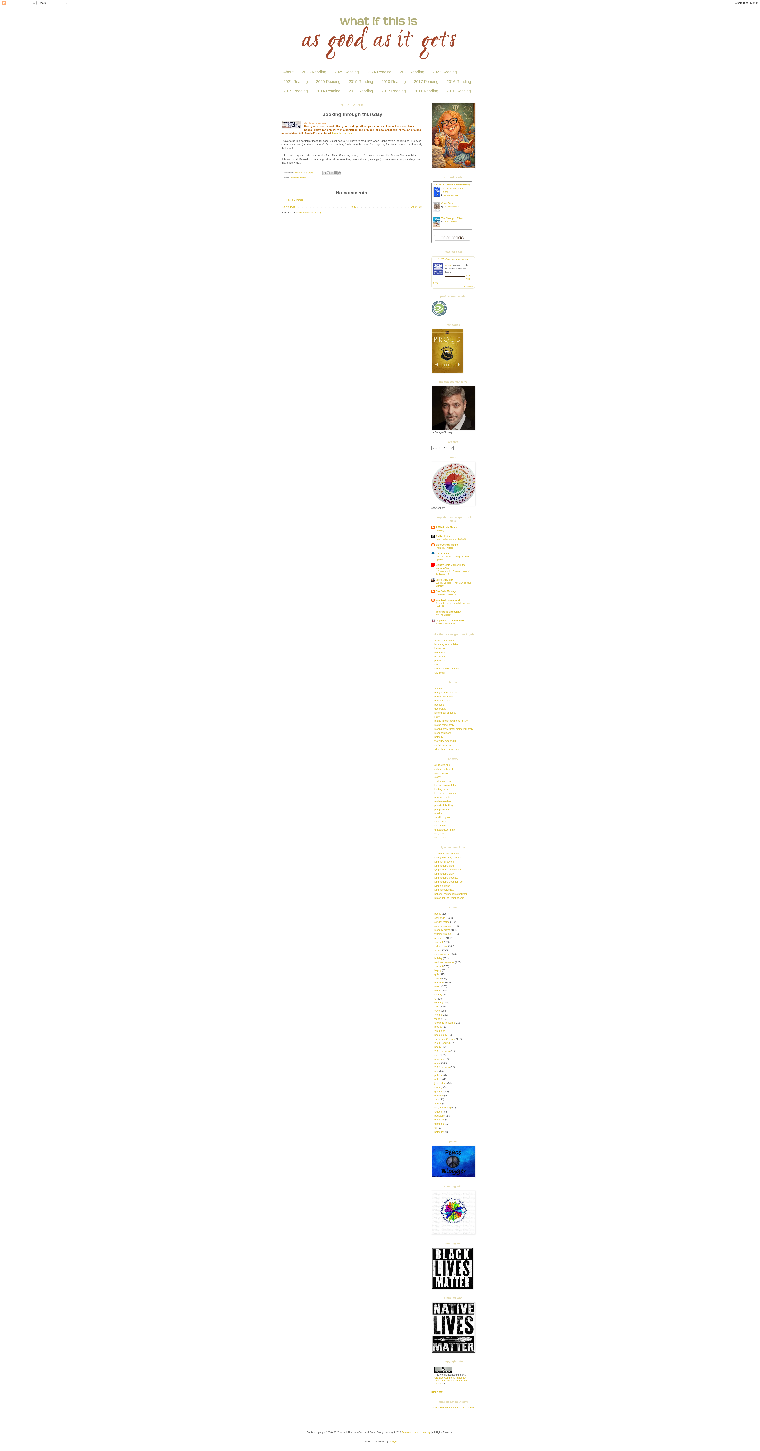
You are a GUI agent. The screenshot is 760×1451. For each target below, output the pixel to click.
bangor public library (445, 692)
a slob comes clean (444, 640)
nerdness (439, 982)
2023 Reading (412, 72)
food (436, 1006)
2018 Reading (393, 81)
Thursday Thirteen (444, 548)
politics (438, 1075)
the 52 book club (443, 745)
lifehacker (439, 648)
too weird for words (444, 1022)
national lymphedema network (450, 894)
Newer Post (288, 206)
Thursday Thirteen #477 (447, 594)
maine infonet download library (451, 720)
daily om (439, 1095)
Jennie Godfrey (451, 195)
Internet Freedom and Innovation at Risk (452, 1407)
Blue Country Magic (447, 545)
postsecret (440, 660)
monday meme (442, 930)
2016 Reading (459, 81)
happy (437, 970)
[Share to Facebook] (336, 173)
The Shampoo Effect (452, 218)
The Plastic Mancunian (448, 611)
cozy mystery (441, 773)
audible (438, 688)
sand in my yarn (442, 817)
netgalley (439, 1132)
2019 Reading (361, 81)
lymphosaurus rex (444, 889)
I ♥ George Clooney (444, 1039)
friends (438, 1014)
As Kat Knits (443, 536)
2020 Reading (328, 81)
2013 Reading (361, 91)
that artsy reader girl (445, 741)
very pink (439, 833)
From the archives (342, 133)
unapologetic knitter (445, 829)
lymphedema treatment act (448, 881)
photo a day (440, 1035)
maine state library (444, 725)
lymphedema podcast (446, 877)
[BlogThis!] (328, 173)
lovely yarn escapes (445, 793)
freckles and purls (443, 781)
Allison (448, 264)
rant (436, 1071)
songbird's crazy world (448, 600)
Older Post (416, 206)
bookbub (439, 704)
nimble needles (442, 801)
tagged (438, 1111)
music (437, 986)
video (437, 1019)
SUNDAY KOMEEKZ (445, 623)
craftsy (437, 777)
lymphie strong (442, 886)
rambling (439, 1059)
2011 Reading (426, 91)
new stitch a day (443, 797)
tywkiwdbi (439, 672)
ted (436, 664)
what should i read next (446, 749)
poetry (437, 1047)
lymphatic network (444, 861)
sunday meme (442, 922)
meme (437, 990)
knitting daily (441, 789)
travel (437, 1010)
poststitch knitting (443, 805)
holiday (438, 958)
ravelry (438, 813)
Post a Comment (295, 200)
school (438, 950)
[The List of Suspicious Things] (438, 196)
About (288, 72)
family (437, 978)
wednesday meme (444, 962)
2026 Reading (314, 72)
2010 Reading (458, 91)
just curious (440, 1083)
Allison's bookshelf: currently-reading (452, 185)
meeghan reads (442, 733)
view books (468, 286)
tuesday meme (442, 954)
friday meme (441, 946)
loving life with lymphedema (449, 857)
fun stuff (438, 966)
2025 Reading (346, 72)
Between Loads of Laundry (416, 1432)
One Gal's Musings (446, 591)
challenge (439, 918)
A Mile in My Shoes (446, 527)
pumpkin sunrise (443, 809)
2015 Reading (295, 91)
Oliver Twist (447, 203)
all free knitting (442, 765)
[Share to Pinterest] (339, 173)
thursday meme (298, 177)
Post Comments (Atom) (308, 212)
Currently (440, 530)
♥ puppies (439, 1031)
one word (439, 1119)
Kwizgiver (298, 172)
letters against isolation (446, 644)
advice (438, 1103)
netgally (438, 737)
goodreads (440, 708)
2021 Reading (295, 81)
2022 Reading (444, 72)
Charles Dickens (451, 206)
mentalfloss (440, 652)
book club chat (442, 700)
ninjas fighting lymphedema (449, 898)
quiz (436, 974)
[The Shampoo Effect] (438, 225)
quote (437, 1063)
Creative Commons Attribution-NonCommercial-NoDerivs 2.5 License (450, 1380)
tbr (435, 1127)
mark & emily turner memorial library (453, 729)
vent (436, 1099)
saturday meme (442, 926)
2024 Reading (379, 72)
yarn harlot (440, 837)
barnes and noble (443, 696)
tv (435, 998)
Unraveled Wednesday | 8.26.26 (451, 539)
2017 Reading (426, 81)
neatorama (440, 656)
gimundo (439, 1123)
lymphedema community (447, 869)
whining (438, 1002)
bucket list (439, 1115)
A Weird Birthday (443, 615)
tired (436, 1055)
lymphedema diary (444, 873)
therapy (438, 1087)
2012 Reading (393, 91)
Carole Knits (443, 553)
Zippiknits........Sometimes (450, 620)
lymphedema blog (444, 865)
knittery (438, 994)
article (437, 1079)
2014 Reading (328, 91)
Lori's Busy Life (444, 580)
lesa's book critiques (445, 712)
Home (353, 206)
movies (438, 1026)
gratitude (439, 1091)
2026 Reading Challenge (453, 259)
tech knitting (440, 821)
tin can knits (440, 825)
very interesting (442, 1107)
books (437, 913)
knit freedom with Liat (445, 785)
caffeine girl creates (444, 769)
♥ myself (438, 942)
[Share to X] (332, 173)
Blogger (393, 1441)
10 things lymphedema (446, 853)
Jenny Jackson (451, 221)
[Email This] (324, 173)
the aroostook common (446, 668)
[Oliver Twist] (438, 211)
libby (437, 717)
